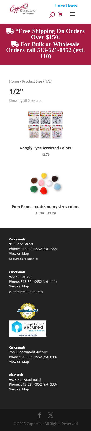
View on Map (19, 253)
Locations (66, 6)
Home (14, 81)
